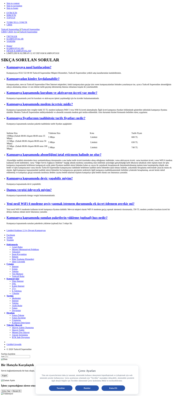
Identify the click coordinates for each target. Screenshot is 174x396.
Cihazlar (15, 293)
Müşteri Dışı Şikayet (20, 332)
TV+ (14, 288)
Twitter (10, 237)
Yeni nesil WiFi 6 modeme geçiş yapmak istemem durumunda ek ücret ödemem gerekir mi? (70, 203)
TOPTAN (11, 18)
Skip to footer (12, 8)
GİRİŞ (9, 25)
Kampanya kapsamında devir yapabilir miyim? (40, 178)
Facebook (11, 235)
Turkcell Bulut (18, 276)
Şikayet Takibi (18, 330)
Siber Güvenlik (18, 261)
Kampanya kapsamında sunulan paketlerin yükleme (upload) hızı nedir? (57, 217)
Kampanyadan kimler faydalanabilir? (33, 78)
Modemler (16, 298)
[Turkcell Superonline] (27, 32)
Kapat (4, 376)
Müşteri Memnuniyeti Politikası (25, 249)
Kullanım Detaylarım (21, 323)
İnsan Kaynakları (19, 254)
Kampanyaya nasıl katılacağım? (29, 67)
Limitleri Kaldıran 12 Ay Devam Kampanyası (26, 230)
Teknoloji (16, 252)
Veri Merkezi (17, 274)
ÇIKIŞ (10, 32)
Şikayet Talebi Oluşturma (23, 327)
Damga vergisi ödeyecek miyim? (29, 190)
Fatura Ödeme (18, 315)
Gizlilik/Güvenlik (14, 344)
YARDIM (11, 41)
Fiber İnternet (18, 281)
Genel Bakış (17, 247)
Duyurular (16, 310)
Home (9, 46)
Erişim (15, 269)
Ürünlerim (16, 320)
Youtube (10, 240)
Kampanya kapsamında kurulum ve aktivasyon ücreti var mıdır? (52, 92)
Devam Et (17, 391)
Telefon (15, 271)
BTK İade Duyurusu (21, 337)
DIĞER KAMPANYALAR (19, 51)
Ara (15, 32)
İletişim (15, 257)
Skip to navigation (14, 6)
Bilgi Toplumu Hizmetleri (23, 259)
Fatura (14, 308)
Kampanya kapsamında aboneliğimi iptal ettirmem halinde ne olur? (54, 154)
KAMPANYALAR (15, 39)
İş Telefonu (17, 291)
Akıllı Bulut (17, 305)
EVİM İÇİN (12, 13)
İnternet (15, 266)
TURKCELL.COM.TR (17, 22)
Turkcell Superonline (10, 29)
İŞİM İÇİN (11, 15)
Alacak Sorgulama (20, 335)
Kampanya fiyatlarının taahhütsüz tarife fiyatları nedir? (46, 118)
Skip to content (13, 3)
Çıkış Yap (6, 391)
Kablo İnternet (18, 286)
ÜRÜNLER (12, 36)
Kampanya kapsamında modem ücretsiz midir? (40, 104)
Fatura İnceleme (19, 318)
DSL (14, 283)
